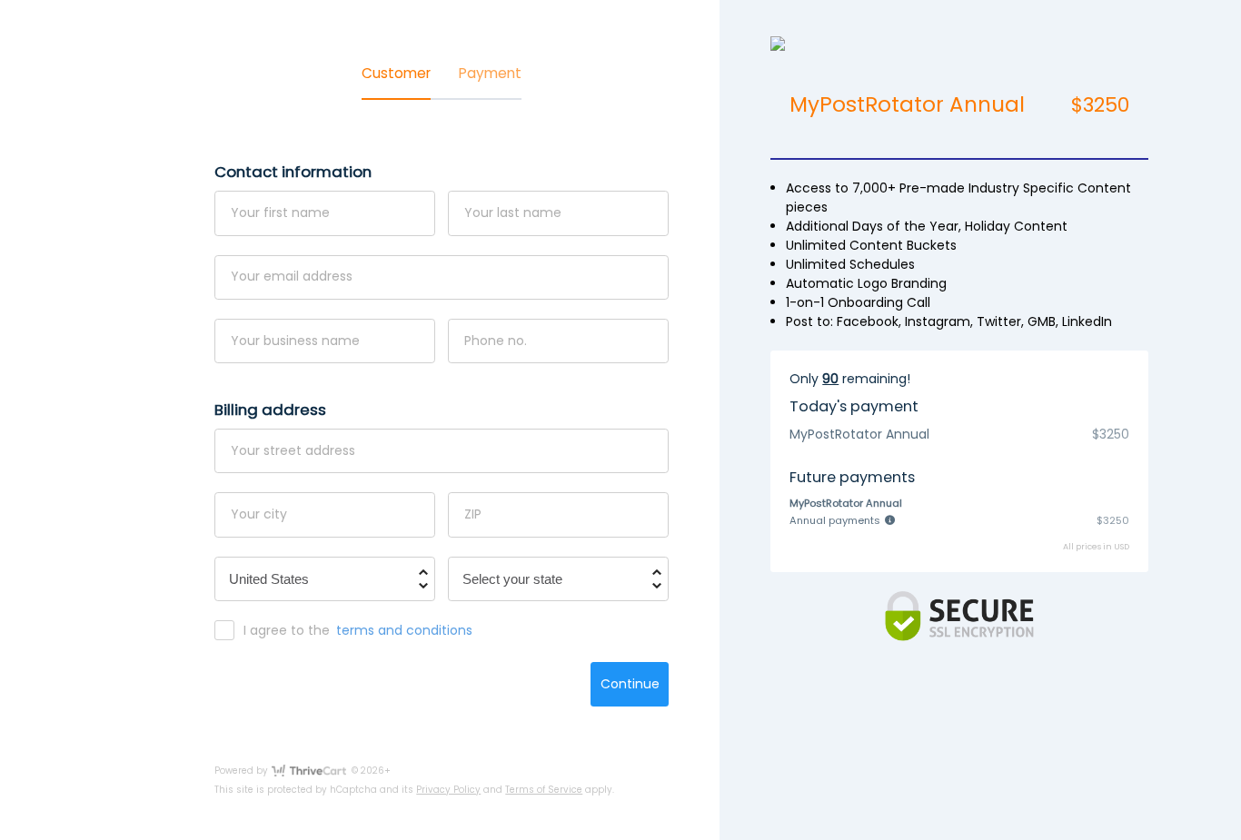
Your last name (512, 212)
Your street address (293, 450)
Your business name (295, 340)
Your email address (291, 276)
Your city (259, 514)
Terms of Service (543, 790)
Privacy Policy (448, 790)
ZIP (473, 514)
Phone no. (495, 340)
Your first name (280, 212)
